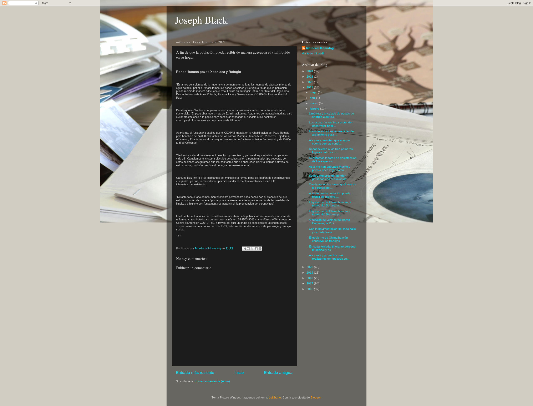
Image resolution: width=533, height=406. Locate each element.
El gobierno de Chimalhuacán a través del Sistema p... (329, 213)
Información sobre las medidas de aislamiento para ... (331, 133)
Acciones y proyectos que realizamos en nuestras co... (329, 257)
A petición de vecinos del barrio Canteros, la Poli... (329, 221)
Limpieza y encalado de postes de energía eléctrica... (331, 115)
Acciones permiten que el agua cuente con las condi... (329, 142)
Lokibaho (275, 397)
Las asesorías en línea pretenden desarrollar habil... (331, 124)
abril (313, 97)
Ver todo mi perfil (313, 53)
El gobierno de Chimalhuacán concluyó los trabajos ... (328, 239)
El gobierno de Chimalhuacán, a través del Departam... (330, 204)
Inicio (239, 372)
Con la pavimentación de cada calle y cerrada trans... (332, 230)
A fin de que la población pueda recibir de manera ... (329, 195)
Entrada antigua (278, 372)
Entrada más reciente (195, 372)
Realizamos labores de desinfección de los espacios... (332, 159)
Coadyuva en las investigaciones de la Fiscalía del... (332, 186)
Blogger (316, 397)
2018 (310, 278)
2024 (310, 71)
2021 (310, 87)
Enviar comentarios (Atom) (212, 381)
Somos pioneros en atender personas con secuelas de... (329, 177)
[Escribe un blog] (248, 248)
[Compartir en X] (252, 248)
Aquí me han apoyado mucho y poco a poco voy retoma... (329, 168)
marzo (314, 103)
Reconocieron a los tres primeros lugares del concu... (331, 150)
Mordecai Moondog (320, 48)
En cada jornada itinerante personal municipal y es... (332, 248)
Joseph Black (201, 19)
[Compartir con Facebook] (256, 248)
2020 (310, 267)
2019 (310, 272)
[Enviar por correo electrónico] (244, 248)
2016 (310, 289)
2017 (310, 283)
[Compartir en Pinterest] (260, 248)
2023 (310, 76)
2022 (310, 82)
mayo (314, 92)
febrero (315, 108)
